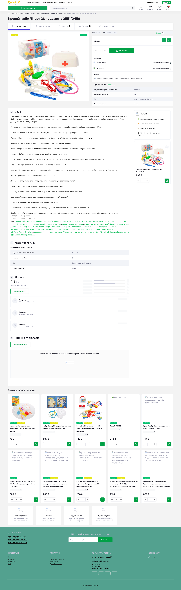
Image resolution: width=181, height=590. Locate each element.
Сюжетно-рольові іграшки (27, 13)
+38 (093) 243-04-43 (17, 543)
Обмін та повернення (49, 2)
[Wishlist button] (164, 40)
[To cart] (167, 181)
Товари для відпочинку (57, 559)
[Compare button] (169, 40)
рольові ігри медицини (20, 224)
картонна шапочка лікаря (72, 224)
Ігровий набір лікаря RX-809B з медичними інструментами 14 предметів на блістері (87, 483)
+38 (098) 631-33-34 (17, 540)
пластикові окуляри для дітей (96, 224)
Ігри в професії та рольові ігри (46, 13)
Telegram (153, 557)
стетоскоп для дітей (39, 224)
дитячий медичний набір (43, 221)
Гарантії (144, 114)
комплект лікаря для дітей (65, 221)
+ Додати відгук (19, 291)
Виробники (11, 561)
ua (166, 2)
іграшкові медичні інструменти (90, 221)
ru (169, 2)
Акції (9, 564)
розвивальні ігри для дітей (115, 221)
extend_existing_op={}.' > (25, 235)
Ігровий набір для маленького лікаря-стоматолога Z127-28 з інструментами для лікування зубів (124, 483)
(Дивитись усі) (111, 84)
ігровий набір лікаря (23, 221)
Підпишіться (105, 540)
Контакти (62, 2)
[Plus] (105, 50)
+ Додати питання (20, 344)
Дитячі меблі (54, 561)
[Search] (133, 8)
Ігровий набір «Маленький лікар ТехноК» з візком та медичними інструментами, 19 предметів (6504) (156, 483)
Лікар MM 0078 (115, 426)
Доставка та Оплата (33, 2)
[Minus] (96, 50)
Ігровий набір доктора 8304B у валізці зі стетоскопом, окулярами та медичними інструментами (56, 483)
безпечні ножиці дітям (119, 224)
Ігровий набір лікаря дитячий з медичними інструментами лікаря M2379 (22, 428)
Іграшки (14, 13)
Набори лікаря (62, 13)
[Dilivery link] (170, 62)
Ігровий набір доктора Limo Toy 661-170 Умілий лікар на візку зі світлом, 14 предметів (23, 483)
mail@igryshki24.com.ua (100, 561)
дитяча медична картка (20, 226)
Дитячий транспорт (56, 564)
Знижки (69, 2)
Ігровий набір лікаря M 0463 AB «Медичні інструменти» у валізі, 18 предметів (89, 428)
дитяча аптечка (54, 224)
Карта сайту (11, 559)
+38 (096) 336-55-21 (17, 537)
